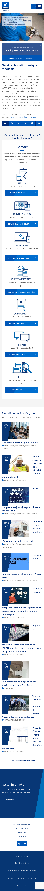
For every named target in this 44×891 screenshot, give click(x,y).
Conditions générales (22, 863)
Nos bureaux (22, 828)
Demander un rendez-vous (19, 224)
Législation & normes (24, 544)
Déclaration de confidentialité (22, 886)
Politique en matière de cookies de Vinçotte (22, 878)
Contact (22, 836)
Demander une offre (16, 193)
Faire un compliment (16, 323)
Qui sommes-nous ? (22, 824)
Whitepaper (7, 547)
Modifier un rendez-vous (18, 258)
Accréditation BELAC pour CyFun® (20, 442)
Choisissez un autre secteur (20, 58)
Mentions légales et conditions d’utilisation (22, 871)
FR (33, 6)
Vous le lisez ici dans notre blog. (24, 117)
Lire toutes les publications (23, 761)
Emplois (22, 832)
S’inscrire (10, 800)
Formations (32, 514)
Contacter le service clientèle (21, 292)
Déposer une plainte (16, 355)
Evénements (20, 480)
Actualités (9, 446)
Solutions (19, 446)
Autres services (15, 390)
